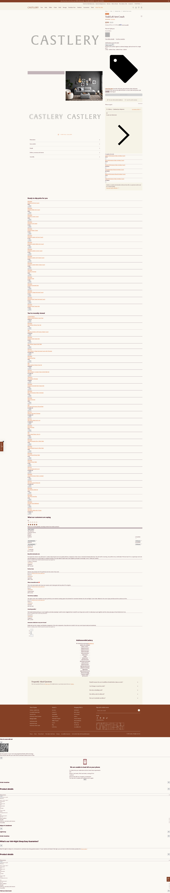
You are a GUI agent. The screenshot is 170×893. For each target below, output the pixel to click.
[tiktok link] (107, 718)
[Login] (136, 7)
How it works (84, 849)
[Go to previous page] (31, 630)
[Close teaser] (3, 441)
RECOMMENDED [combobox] (31, 540)
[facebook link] (97, 718)
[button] (139, 7)
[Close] (1, 742)
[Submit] (139, 710)
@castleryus (91, 643)
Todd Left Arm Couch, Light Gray (38, 573)
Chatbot (72, 684)
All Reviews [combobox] (138, 540)
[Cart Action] (28, 206)
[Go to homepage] (33, 7)
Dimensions (3, 795)
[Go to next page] (31, 635)
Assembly (2, 822)
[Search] (133, 7)
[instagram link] (104, 718)
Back (85, 779)
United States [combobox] (137, 3)
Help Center (47, 684)
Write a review (31, 529)
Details (1, 819)
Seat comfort (3, 818)
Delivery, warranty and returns (7, 821)
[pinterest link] (100, 718)
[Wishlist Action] (30, 206)
